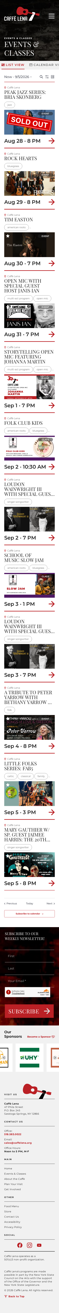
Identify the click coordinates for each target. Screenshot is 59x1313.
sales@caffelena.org (18, 1142)
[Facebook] (19, 1247)
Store (7, 1211)
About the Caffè (14, 1178)
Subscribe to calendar (28, 913)
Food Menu (11, 1206)
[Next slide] (55, 1058)
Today (29, 903)
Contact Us (11, 1216)
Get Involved (12, 1189)
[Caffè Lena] (22, 20)
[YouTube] (39, 1247)
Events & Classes (18, 38)
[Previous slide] (4, 1058)
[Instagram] (29, 1247)
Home (8, 1168)
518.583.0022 (12, 1134)
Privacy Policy (13, 1227)
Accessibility (12, 1221)
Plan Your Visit (13, 1184)
